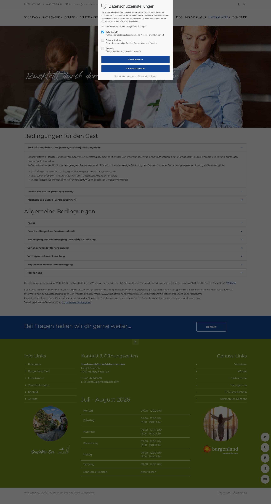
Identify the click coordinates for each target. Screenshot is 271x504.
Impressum (131, 76)
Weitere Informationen (147, 76)
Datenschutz (119, 76)
